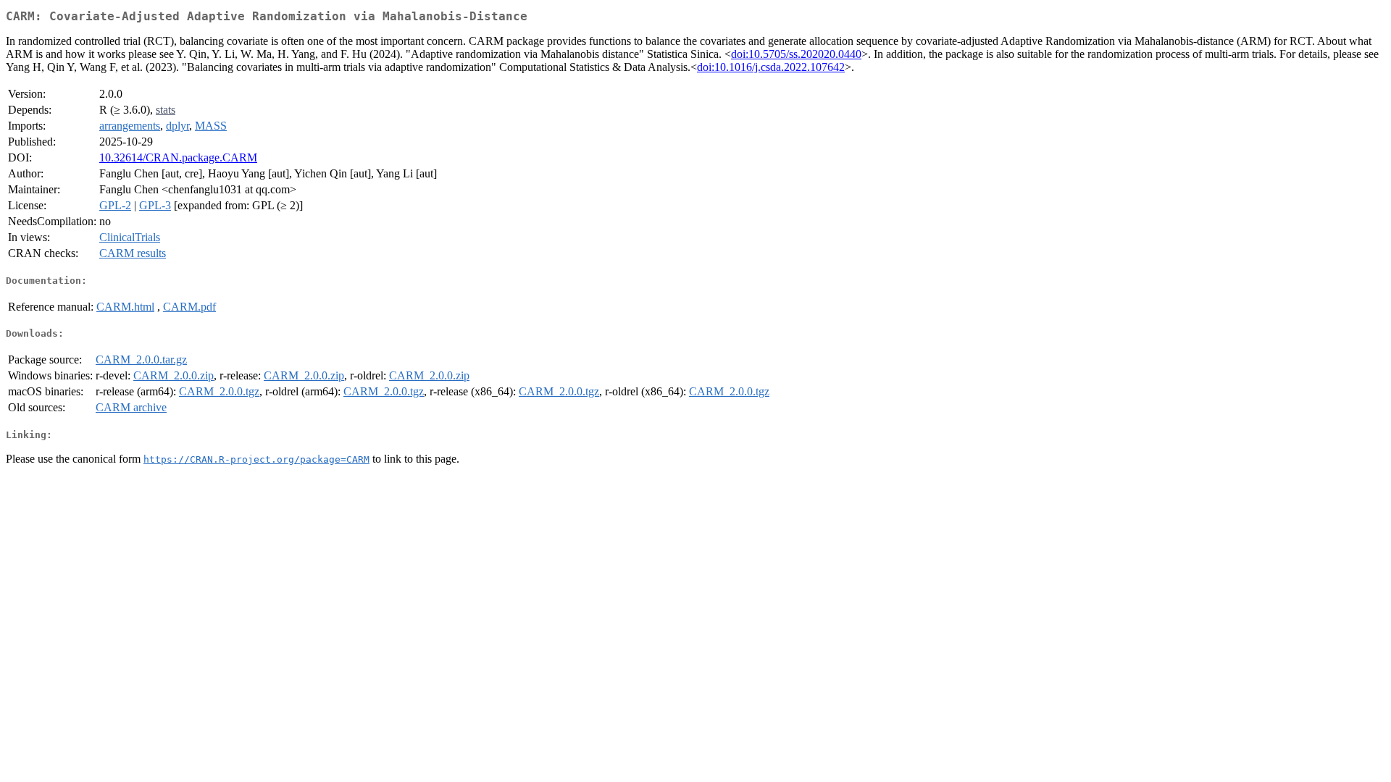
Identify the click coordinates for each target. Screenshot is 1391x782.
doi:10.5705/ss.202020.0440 (796, 54)
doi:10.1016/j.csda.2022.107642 (771, 67)
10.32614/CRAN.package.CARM (178, 157)
